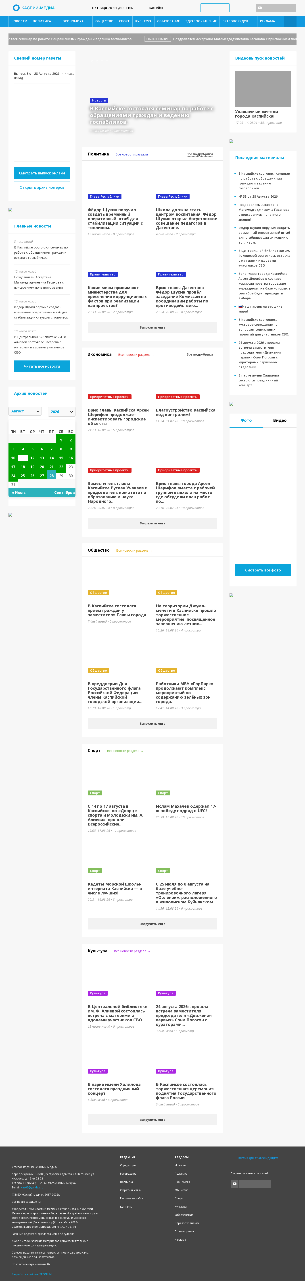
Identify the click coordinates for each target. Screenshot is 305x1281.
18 (23, 466)
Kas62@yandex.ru (32, 1187)
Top (294, 1270)
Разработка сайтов (25, 1274)
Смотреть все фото (263, 570)
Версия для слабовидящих (258, 1158)
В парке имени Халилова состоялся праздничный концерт (258, 380)
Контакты (126, 1207)
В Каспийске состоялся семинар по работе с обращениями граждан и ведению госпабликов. (41, 252)
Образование (168, 21)
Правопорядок (235, 21)
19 (32, 466)
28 (52, 475)
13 (42, 457)
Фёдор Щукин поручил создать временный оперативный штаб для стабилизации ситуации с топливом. (41, 312)
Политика (42, 21)
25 (23, 475)
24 (13, 475)
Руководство (128, 1173)
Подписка (126, 1182)
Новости (19, 21)
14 (52, 457)
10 (13, 457)
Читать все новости (42, 366)
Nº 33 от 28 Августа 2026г (258, 196)
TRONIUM (45, 1274)
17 (13, 466)
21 (52, 466)
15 (61, 457)
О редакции (128, 1165)
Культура (143, 21)
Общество (104, 21)
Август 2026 (42, 424)
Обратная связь (130, 1190)
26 (32, 475)
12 (32, 457)
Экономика (73, 21)
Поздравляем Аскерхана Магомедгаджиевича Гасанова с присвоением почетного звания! (39, 282)
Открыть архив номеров (42, 187)
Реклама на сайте (131, 1198)
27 (42, 475)
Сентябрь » (64, 492)
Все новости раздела (131, 154)
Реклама (267, 21)
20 (42, 466)
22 (61, 466)
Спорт (124, 21)
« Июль (19, 492)
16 (71, 457)
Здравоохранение (201, 21)
